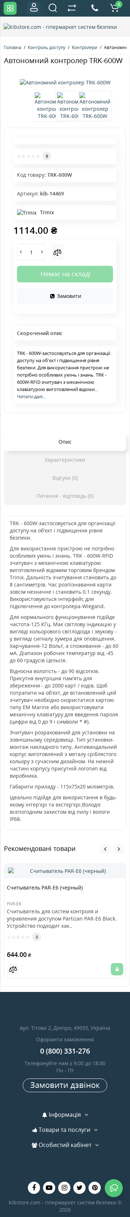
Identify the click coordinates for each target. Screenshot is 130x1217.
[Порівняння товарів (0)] (71, 8)
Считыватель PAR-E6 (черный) (45, 887)
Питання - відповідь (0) (65, 495)
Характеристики (65, 459)
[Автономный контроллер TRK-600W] (65, 82)
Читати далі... (31, 396)
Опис (65, 441)
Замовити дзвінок (65, 1084)
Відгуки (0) (65, 477)
